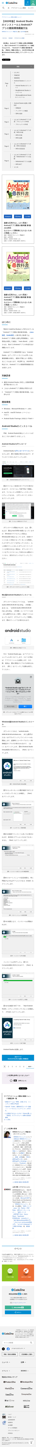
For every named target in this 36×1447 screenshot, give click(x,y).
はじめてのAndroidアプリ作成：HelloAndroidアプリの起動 (22, 157)
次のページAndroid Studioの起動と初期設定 (18, 1058)
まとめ (16, 167)
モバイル (5, 38)
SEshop (18, 216)
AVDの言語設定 (20, 149)
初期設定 (18, 108)
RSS (27, 1157)
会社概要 (10, 1425)
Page (7, 108)
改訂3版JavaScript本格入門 (22, 1220)
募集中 (23, 1153)
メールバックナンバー (19, 1303)
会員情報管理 (11, 1419)
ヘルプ (9, 1414)
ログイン (19, 1312)
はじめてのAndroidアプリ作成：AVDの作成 (22, 131)
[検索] (3, 8)
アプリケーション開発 (18, 8)
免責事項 (10, 1422)
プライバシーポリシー (13, 1430)
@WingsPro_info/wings (19, 1161)
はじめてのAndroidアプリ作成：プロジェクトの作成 (22, 120)
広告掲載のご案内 (27, 1354)
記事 (20, 1157)
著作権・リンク (12, 1417)
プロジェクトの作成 (22, 124)
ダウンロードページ (22, 451)
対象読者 (17, 75)
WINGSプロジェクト (20, 1137)
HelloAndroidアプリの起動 (23, 161)
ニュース (5, 1362)
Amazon (8, 216)
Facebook (23, 1163)
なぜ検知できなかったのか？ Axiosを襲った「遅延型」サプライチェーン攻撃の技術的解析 (18, 1115)
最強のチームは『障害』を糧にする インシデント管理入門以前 (18, 1103)
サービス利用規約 (12, 1428)
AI (8, 8)
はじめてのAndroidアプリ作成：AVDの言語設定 (22, 145)
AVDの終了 (19, 164)
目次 (18, 66)
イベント (5, 1371)
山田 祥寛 (22, 31)
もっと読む (7, 1119)
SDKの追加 (19, 113)
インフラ (31, 8)
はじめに (17, 72)
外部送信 (10, 1433)
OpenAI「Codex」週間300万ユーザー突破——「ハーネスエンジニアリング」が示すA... (18, 1109)
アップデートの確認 (22, 111)
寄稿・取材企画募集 (10, 1354)
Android (10, 38)
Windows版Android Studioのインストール (23, 96)
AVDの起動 (19, 138)
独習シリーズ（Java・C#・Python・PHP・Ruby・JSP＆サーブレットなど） (21, 1209)
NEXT (29, 1066)
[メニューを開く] (3, 3)
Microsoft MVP (25, 1198)
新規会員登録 (18, 1307)
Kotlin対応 (10, 335)
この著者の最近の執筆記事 (20, 1182)
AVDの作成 (19, 135)
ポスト (7, 60)
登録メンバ (15, 1151)
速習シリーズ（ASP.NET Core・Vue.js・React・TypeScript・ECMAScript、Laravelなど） (21, 1215)
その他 (27, 216)
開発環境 (17, 78)
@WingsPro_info (17, 1159)
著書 (16, 1157)
